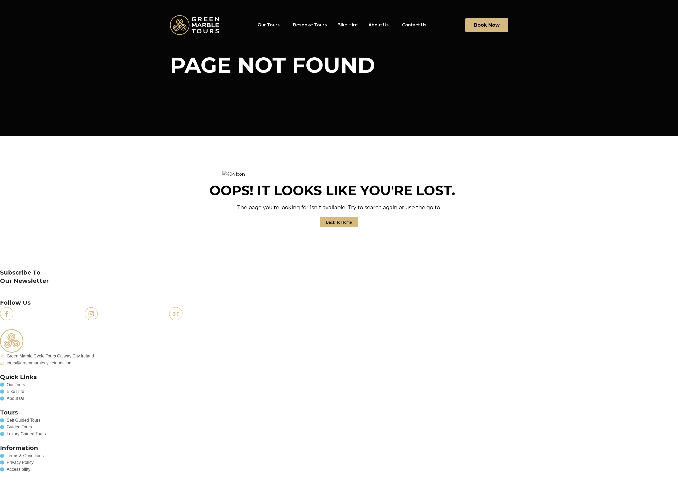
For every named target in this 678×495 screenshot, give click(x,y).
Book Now (487, 25)
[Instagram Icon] (91, 313)
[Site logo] (194, 24)
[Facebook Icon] (6, 313)
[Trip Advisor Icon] (175, 313)
